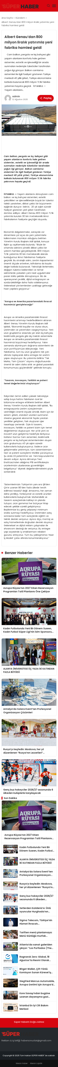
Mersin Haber (22, 1063)
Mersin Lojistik (36, 1063)
